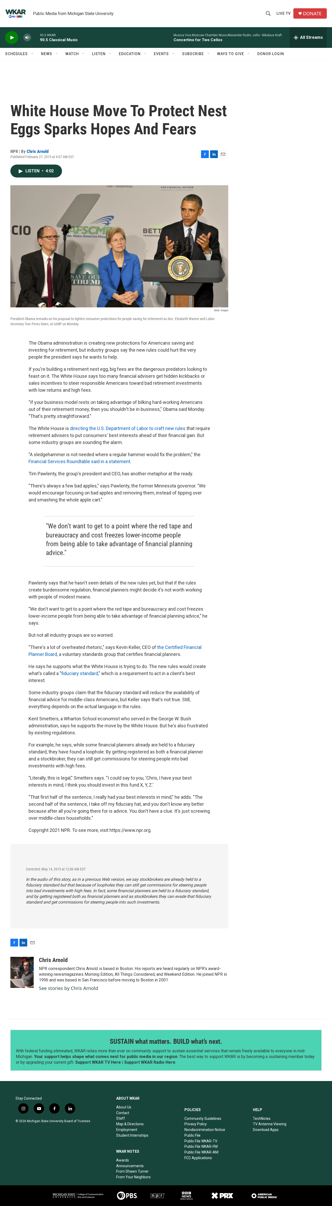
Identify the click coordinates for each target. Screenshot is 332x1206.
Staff (120, 1118)
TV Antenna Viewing (269, 1124)
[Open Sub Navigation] (33, 54)
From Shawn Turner (132, 1171)
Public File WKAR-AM (201, 1152)
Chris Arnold (38, 151)
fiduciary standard (79, 673)
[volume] (27, 37)
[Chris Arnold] (22, 972)
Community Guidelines (202, 1118)
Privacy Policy (195, 1124)
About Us (123, 1107)
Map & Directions (130, 1124)
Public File (192, 1135)
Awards (122, 1160)
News (46, 54)
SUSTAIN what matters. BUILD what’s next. (166, 1041)
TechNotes (262, 1118)
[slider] (35, 37)
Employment (126, 1130)
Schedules (16, 54)
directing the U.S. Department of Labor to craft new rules (127, 428)
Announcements (130, 1166)
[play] (12, 38)
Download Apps (266, 1130)
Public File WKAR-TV (200, 1141)
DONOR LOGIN (270, 54)
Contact (122, 1113)
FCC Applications (198, 1158)
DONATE (312, 13)
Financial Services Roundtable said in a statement (79, 461)
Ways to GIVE (230, 54)
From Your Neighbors (133, 1177)
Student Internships (132, 1135)
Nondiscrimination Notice (204, 1130)
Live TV (283, 13)
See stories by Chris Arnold (68, 988)
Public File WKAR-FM (201, 1146)
